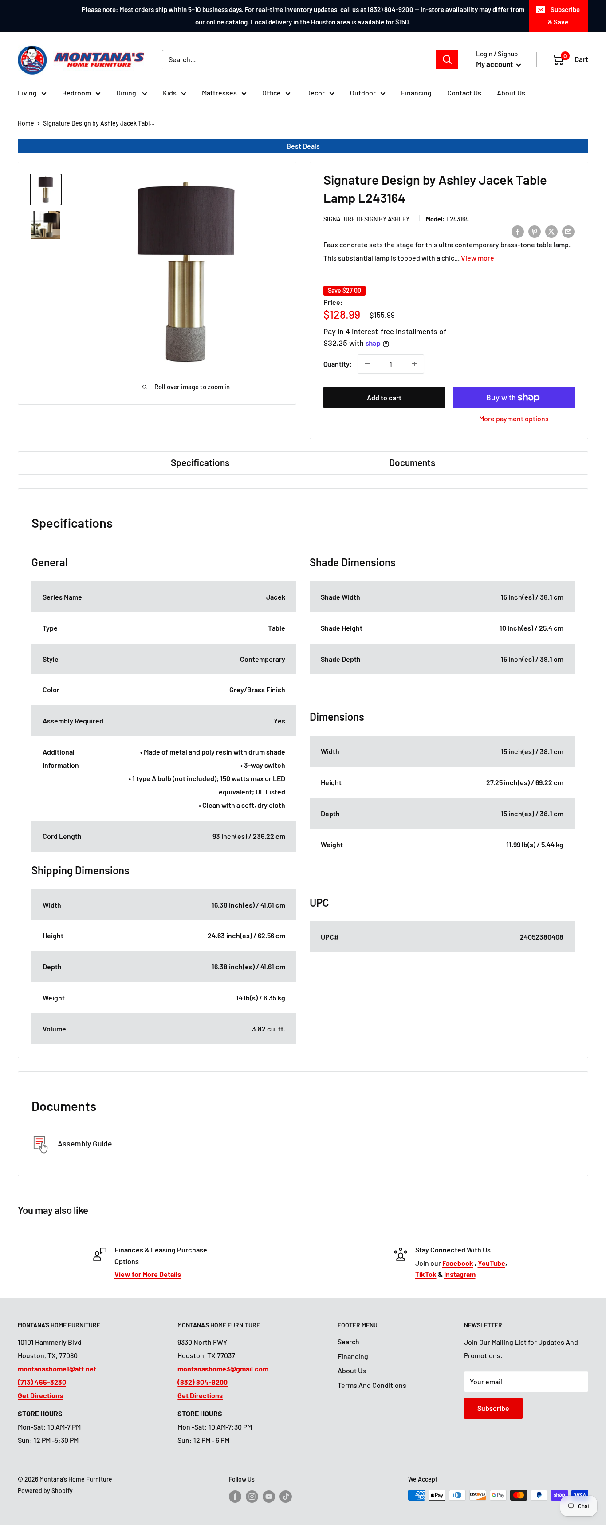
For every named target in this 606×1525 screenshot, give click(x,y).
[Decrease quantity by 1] (367, 364)
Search (348, 1341)
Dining (127, 92)
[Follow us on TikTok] (285, 1496)
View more (477, 257)
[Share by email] (568, 231)
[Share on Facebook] (518, 231)
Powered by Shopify (45, 1490)
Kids (170, 92)
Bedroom (76, 92)
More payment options (514, 418)
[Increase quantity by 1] (414, 364)
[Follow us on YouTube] (269, 1496)
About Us (511, 92)
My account (495, 63)
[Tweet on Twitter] (551, 231)
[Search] (447, 59)
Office (271, 92)
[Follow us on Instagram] (252, 1496)
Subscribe (493, 1408)
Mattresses (219, 92)
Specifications (200, 462)
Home (26, 123)
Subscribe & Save (564, 15)
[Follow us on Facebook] (235, 1496)
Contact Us (464, 92)
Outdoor (363, 92)
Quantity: (337, 364)
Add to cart (384, 397)
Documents (412, 462)
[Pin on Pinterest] (534, 231)
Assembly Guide (84, 1143)
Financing (416, 92)
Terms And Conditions (372, 1385)
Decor (315, 92)
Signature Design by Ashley (366, 219)
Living (27, 92)
